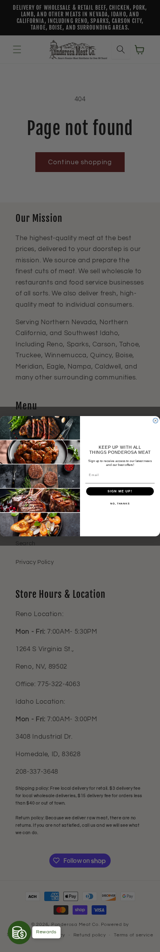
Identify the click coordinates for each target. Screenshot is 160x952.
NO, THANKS (120, 503)
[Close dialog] (155, 420)
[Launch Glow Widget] (19, 932)
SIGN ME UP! (120, 491)
